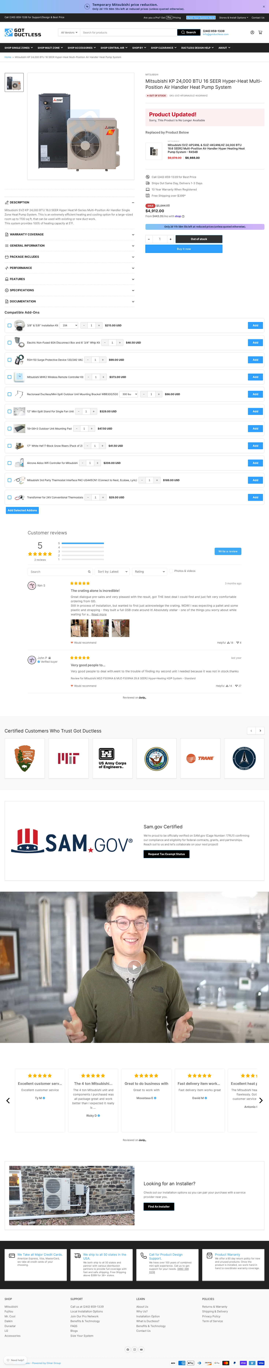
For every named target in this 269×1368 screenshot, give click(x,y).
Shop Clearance (162, 47)
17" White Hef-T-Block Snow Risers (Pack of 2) (55, 445)
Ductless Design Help (195, 47)
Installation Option (148, 1316)
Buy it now (184, 249)
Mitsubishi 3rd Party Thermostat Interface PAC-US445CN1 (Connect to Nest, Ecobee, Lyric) (82, 480)
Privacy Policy (211, 1316)
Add (255, 325)
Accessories (12, 1335)
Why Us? (142, 1311)
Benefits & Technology (85, 1321)
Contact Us (258, 17)
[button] (81, 543)
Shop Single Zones (17, 47)
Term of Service (212, 1321)
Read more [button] (99, 614)
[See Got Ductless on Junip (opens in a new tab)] (142, 697)
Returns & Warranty (214, 1306)
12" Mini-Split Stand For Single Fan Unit (50, 411)
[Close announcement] (264, 6)
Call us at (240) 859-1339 (87, 1306)
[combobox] (140, 32)
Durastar (10, 1326)
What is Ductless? (147, 1321)
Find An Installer (159, 1206)
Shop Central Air (112, 47)
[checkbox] (186, 571)
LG (6, 1331)
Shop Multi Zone (49, 47)
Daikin (9, 1321)
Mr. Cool (10, 1316)
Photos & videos (184, 571)
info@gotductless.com (216, 34)
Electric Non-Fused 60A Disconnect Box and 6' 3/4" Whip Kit (63, 342)
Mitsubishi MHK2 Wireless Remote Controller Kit (55, 376)
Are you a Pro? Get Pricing (162, 17)
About (222, 47)
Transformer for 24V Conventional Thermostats (55, 497)
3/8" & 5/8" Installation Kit (42, 325)
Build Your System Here (200, 17)
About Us (142, 1306)
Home (8, 57)
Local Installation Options (86, 1311)
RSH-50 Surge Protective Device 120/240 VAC (55, 359)
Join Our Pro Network (84, 1316)
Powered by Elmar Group (46, 1363)
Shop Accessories (80, 47)
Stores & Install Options (232, 17)
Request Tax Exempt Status (166, 854)
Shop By (137, 47)
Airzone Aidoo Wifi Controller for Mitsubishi (52, 462)
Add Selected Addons (22, 510)
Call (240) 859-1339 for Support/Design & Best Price (34, 17)
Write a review (228, 551)
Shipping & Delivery (215, 1311)
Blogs (74, 1331)
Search (191, 32)
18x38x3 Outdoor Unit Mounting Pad (49, 428)
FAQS (73, 1326)
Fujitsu (9, 1311)
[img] (49, 658)
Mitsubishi (151, 74)
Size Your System (81, 1335)
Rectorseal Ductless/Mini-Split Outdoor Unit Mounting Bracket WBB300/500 (72, 394)
